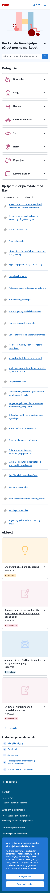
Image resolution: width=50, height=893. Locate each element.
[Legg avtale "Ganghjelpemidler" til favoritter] (5, 241)
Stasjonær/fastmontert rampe (22, 428)
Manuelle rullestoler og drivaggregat (25, 358)
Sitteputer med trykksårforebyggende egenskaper (26, 417)
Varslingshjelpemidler (18, 510)
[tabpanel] (25, 364)
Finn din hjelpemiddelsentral (14, 802)
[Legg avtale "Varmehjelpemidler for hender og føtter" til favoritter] (5, 499)
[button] (11, 728)
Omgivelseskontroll (17, 381)
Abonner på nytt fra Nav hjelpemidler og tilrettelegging (22, 662)
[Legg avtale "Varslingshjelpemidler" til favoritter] (5, 510)
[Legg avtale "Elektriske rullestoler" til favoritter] (5, 229)
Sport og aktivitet (22, 119)
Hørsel (16, 146)
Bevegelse (18, 79)
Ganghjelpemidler (17, 241)
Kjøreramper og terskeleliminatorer (25, 311)
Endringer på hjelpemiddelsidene (21, 567)
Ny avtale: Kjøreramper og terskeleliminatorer (18, 708)
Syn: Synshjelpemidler (18, 486)
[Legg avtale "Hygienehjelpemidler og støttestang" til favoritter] (5, 265)
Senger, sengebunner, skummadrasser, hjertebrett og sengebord (26, 405)
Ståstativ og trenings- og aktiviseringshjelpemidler (20, 452)
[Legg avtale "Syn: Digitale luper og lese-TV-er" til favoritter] (5, 475)
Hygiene (17, 106)
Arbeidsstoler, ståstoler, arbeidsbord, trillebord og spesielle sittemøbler (25, 206)
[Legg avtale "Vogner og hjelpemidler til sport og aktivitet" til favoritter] (5, 522)
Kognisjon (18, 160)
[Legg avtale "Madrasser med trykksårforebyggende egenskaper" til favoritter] (5, 347)
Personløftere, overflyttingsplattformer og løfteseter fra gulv (26, 393)
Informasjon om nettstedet (14, 833)
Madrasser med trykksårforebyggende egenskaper (26, 346)
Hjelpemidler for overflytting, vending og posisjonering (27, 253)
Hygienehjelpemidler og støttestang (25, 264)
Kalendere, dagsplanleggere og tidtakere (27, 288)
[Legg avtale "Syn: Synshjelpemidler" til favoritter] (5, 487)
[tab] (11, 197)
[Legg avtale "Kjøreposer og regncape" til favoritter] (5, 300)
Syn (15, 133)
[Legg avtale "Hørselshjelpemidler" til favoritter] (5, 276)
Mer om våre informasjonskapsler (21, 868)
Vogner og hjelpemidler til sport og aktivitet (24, 522)
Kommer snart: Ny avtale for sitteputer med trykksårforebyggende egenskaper (22, 613)
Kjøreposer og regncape (19, 299)
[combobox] (22, 56)
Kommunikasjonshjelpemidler (22, 323)
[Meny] (45, 5)
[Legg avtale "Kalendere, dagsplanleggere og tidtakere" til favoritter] (5, 288)
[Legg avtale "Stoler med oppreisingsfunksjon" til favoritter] (5, 440)
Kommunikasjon (21, 173)
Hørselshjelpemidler (18, 276)
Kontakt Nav (7, 798)
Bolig (16, 92)
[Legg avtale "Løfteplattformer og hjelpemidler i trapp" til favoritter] (5, 335)
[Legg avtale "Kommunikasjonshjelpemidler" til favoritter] (5, 323)
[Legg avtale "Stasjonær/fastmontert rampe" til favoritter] (5, 428)
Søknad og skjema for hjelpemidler (17, 820)
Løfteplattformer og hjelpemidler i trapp (27, 334)
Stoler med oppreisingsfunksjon (23, 440)
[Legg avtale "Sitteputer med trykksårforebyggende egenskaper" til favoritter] (5, 417)
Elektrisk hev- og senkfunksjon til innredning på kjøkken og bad (23, 218)
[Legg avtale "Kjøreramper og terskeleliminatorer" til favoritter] (5, 311)
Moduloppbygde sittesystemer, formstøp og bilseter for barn (27, 370)
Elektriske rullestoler (18, 229)
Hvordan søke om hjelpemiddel (16, 815)
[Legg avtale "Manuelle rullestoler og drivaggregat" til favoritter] (5, 358)
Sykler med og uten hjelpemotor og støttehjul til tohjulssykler (25, 463)
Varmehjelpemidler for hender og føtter (27, 498)
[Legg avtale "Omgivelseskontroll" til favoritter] (5, 382)
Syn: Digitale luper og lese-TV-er (23, 475)
